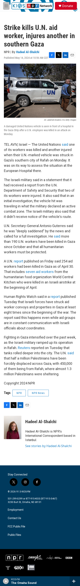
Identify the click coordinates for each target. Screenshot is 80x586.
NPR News (38, 393)
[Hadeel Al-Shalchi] (12, 427)
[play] (5, 581)
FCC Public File (16, 526)
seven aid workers (40, 272)
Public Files (14, 534)
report (19, 261)
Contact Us (14, 518)
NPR (19, 393)
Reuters (24, 348)
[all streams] (75, 581)
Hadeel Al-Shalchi (27, 52)
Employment (15, 509)
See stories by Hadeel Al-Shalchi (48, 446)
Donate (67, 6)
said (65, 144)
